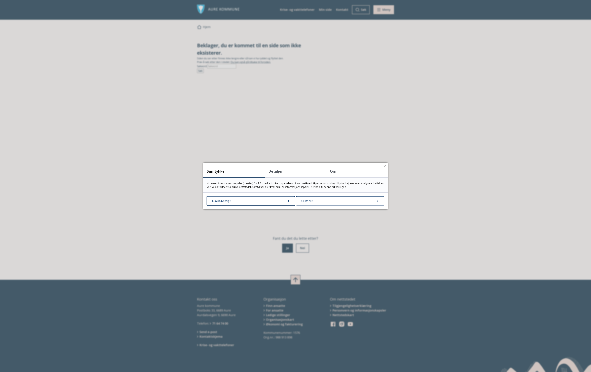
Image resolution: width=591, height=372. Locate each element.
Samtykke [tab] (216, 171)
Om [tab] (333, 171)
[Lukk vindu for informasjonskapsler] (385, 166)
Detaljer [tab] (275, 171)
